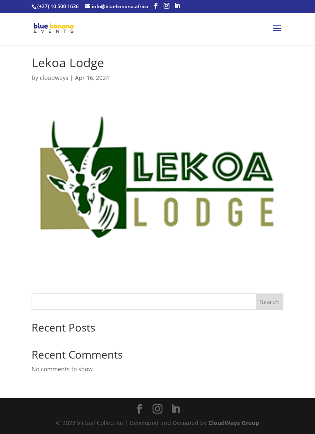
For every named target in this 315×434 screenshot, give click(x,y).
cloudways (54, 78)
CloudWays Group (233, 423)
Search (269, 302)
